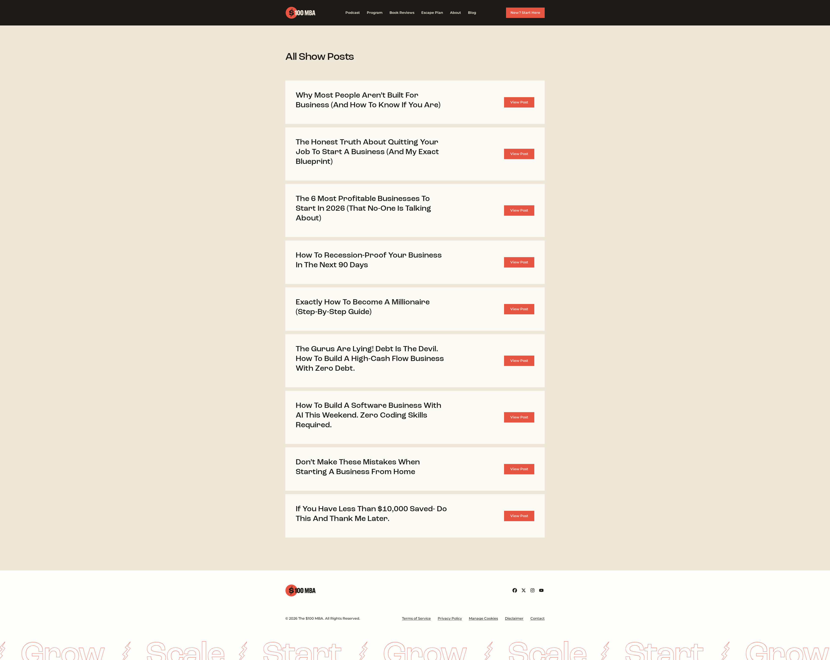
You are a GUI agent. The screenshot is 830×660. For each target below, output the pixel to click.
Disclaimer (514, 618)
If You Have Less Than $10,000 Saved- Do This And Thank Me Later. (371, 514)
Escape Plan (432, 13)
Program (375, 13)
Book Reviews (401, 13)
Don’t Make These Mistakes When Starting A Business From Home (358, 467)
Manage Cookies (483, 618)
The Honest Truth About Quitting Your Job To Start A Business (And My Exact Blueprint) (367, 152)
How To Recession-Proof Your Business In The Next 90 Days (369, 260)
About (455, 13)
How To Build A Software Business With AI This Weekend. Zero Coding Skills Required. (368, 415)
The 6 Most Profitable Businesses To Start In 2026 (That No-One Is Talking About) (363, 208)
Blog (472, 13)
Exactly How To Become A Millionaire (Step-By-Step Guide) (363, 307)
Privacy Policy (450, 618)
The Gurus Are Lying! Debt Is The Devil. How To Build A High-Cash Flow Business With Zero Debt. (370, 359)
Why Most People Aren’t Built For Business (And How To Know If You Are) (368, 100)
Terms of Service (416, 618)
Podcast (352, 13)
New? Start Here (525, 13)
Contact (537, 618)
